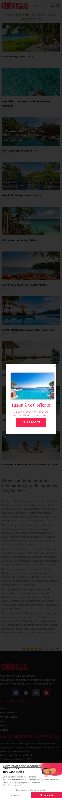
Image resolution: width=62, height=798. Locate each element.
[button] (55, 366)
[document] (31, 399)
